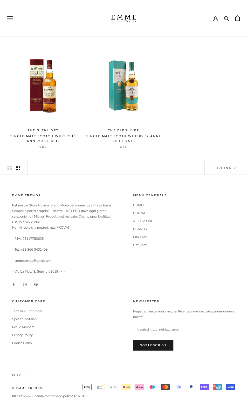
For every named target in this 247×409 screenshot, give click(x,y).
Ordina (224, 168)
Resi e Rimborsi (23, 327)
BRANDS (140, 229)
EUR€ (16, 375)
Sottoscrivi (153, 345)
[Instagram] (25, 284)
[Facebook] (13, 284)
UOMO (138, 205)
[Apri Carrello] (237, 18)
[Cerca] (226, 18)
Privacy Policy (22, 335)
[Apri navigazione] (10, 18)
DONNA (139, 213)
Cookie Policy (22, 343)
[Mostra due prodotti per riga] (9, 168)
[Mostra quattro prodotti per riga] (18, 168)
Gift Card (140, 245)
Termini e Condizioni (27, 311)
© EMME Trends (27, 388)
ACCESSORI (142, 221)
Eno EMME (141, 237)
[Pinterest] (36, 284)
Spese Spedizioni (24, 319)
